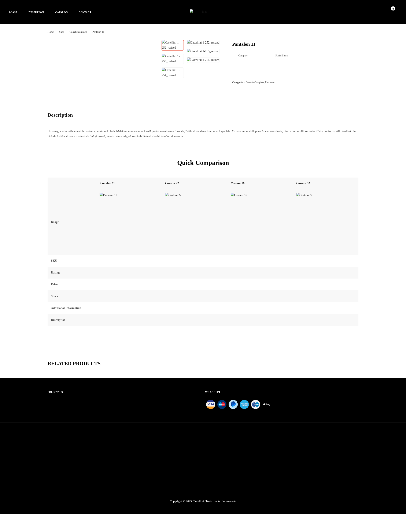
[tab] (64, 115)
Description (60, 115)
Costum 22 (172, 183)
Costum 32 (303, 183)
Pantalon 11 (107, 183)
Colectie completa (78, 31)
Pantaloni (269, 82)
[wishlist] (388, 12)
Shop (61, 31)
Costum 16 (237, 183)
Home (51, 31)
